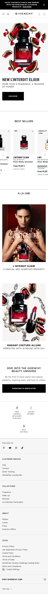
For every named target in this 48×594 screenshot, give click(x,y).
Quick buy (26, 164)
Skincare (5, 499)
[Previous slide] (3, 155)
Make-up (6, 495)
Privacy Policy (8, 546)
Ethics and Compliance (11, 566)
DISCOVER (13, 97)
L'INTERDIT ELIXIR (21, 157)
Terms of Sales (8, 560)
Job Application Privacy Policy (15, 550)
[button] (39, 15)
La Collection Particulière (12, 502)
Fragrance (6, 492)
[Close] (44, 5)
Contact (5, 468)
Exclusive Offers (9, 529)
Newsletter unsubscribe (12, 475)
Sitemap (5, 589)
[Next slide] (45, 155)
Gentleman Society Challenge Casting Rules (20, 563)
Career (5, 522)
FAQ (4, 465)
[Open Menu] (3, 14)
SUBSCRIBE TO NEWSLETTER (24, 388)
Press (4, 526)
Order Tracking (8, 472)
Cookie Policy (8, 553)
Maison (5, 519)
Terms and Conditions (11, 556)
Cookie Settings (12, 569)
